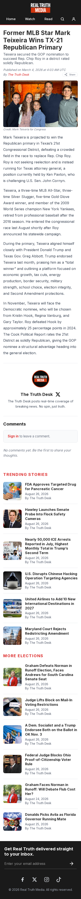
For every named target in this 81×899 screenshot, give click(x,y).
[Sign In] (74, 19)
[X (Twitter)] (34, 879)
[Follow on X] (57, 394)
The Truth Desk (18, 74)
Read (48, 19)
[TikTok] (58, 879)
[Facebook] (22, 879)
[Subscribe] (71, 863)
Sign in (13, 436)
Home (11, 19)
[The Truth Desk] (40, 378)
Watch (30, 19)
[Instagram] (46, 879)
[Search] (62, 19)
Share (72, 74)
